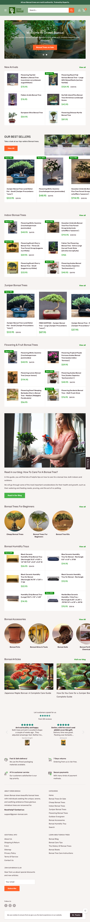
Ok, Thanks (76, 915)
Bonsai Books (54, 850)
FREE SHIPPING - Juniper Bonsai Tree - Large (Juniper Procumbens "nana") (53, 325)
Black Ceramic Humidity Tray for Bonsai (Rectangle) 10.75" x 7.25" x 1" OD (31, 578)
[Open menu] (5, 10)
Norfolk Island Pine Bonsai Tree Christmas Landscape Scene (72, 97)
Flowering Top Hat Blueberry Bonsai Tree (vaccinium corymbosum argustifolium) (31, 79)
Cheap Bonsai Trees (57, 802)
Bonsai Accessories (57, 820)
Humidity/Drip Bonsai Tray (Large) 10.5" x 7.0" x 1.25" (31, 596)
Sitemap (7, 850)
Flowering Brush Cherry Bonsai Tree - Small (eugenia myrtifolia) (30, 265)
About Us (8, 839)
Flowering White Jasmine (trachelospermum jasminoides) (52, 190)
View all (82, 67)
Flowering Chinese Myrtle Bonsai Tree (71, 114)
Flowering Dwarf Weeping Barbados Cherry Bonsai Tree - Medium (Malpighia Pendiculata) (31, 394)
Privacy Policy (10, 853)
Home (51, 795)
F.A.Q (6, 846)
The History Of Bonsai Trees (60, 846)
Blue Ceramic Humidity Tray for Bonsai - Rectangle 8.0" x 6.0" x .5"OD (72, 556)
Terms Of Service (11, 857)
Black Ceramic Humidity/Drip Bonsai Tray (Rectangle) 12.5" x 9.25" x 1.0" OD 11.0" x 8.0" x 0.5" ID (31, 558)
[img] (45, 715)
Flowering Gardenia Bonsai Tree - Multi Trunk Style (72, 391)
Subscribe (12, 888)
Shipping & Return (12, 842)
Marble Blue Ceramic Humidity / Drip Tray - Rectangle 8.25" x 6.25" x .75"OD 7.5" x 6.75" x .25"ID (71, 598)
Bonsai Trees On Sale (57, 799)
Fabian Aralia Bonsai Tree (31, 95)
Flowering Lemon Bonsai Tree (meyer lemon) (31, 374)
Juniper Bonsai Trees (57, 809)
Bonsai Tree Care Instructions (61, 853)
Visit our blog (80, 659)
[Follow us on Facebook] (5, 905)
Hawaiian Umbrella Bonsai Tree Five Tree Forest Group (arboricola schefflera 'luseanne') (71, 227)
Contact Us (9, 860)
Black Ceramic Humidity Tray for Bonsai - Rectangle (72, 575)
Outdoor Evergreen (57, 817)
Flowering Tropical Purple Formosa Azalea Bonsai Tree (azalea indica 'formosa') (71, 357)
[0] (83, 10)
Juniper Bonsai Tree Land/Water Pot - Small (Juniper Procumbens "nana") (20, 191)
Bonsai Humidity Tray (57, 824)
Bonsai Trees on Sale (45, 47)
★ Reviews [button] (88, 463)
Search (52, 827)
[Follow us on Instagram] (10, 905)
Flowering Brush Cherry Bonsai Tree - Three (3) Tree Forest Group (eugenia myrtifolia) (32, 247)
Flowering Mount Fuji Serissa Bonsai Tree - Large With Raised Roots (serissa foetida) (72, 79)
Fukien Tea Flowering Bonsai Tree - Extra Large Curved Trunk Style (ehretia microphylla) (71, 247)
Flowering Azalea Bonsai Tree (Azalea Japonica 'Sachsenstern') (71, 265)
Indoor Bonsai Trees (57, 806)
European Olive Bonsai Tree (32, 113)
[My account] (79, 10)
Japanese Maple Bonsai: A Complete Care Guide (27, 693)
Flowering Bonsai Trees (58, 813)
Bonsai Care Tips (56, 842)
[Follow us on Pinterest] (14, 905)
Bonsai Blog (54, 839)
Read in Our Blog (15, 495)
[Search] (71, 10)
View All (11, 148)
